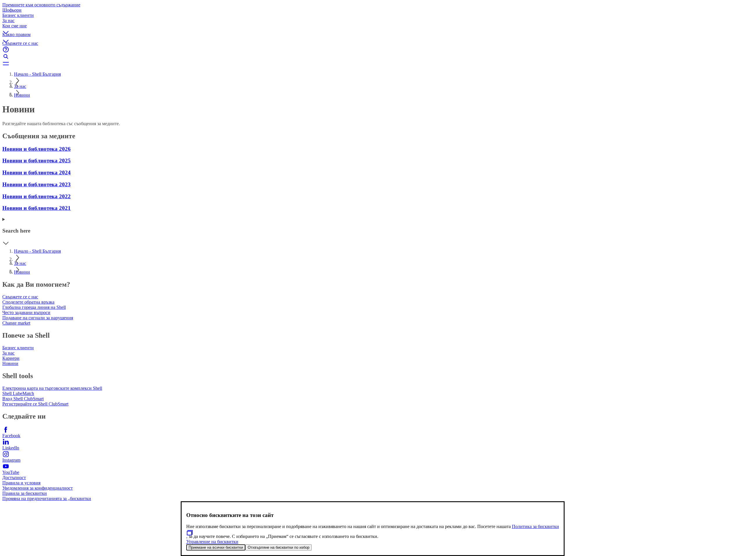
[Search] (372, 56)
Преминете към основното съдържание (41, 4)
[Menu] (372, 63)
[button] (372, 27)
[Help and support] (372, 49)
